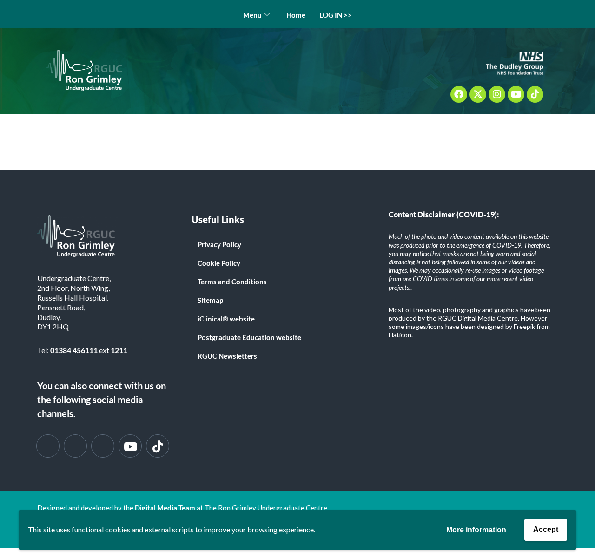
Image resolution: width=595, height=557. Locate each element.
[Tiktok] (535, 94)
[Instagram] (497, 94)
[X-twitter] (477, 94)
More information (476, 530)
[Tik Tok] (157, 446)
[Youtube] (516, 94)
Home (295, 15)
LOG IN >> (335, 15)
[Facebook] (458, 94)
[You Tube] (130, 446)
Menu (252, 15)
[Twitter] (75, 446)
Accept (545, 529)
